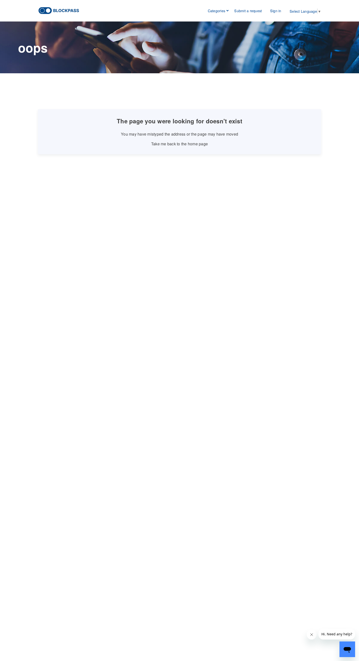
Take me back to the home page (179, 144)
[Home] (59, 10)
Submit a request (248, 10)
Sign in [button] (275, 10)
